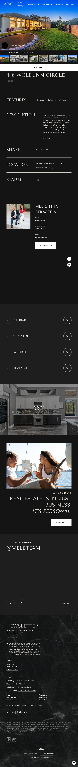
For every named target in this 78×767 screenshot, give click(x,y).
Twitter (40, 705)
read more (46, 138)
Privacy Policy (13, 652)
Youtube (33, 705)
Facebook (9, 705)
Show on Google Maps (43, 168)
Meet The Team (11, 697)
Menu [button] (67, 4)
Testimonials (43, 695)
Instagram (25, 705)
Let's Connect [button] (60, 522)
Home (8, 695)
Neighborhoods (11, 700)
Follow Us (65, 603)
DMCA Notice (43, 697)
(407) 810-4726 (11, 667)
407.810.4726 (40, 220)
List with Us (59, 4)
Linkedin (17, 705)
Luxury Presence (47, 754)
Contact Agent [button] (44, 245)
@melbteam (23, 548)
